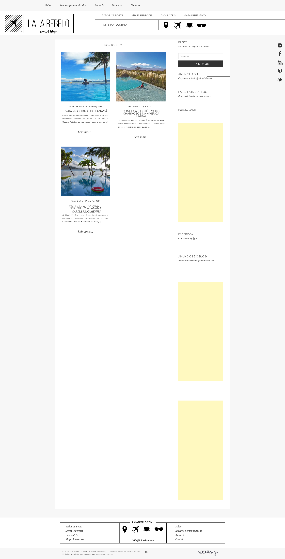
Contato (135, 5)
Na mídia (117, 5)
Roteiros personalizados (73, 5)
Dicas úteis (168, 15)
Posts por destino (114, 24)
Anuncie (99, 5)
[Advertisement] (200, 172)
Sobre (48, 5)
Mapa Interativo (195, 15)
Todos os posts (112, 15)
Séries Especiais (141, 15)
